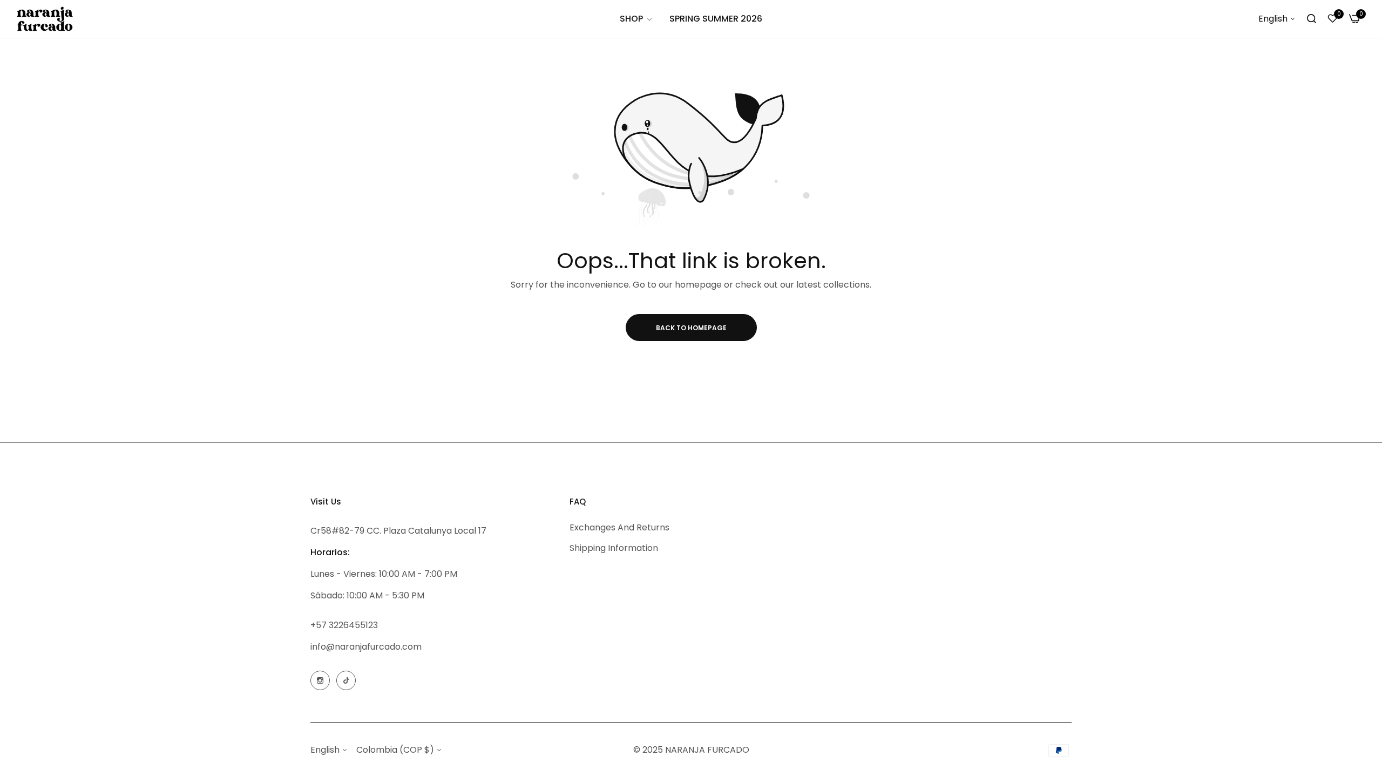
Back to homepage (691, 327)
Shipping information (614, 548)
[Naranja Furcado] (44, 18)
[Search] (1311, 18)
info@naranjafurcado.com (366, 646)
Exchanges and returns (619, 527)
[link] (636, 19)
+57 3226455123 (344, 625)
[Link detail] (320, 680)
